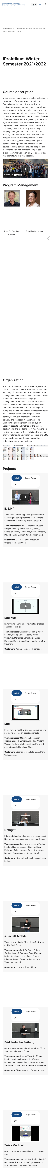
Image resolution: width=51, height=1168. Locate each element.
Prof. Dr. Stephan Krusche (11, 233)
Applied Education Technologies (11, 3)
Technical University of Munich (10, 6)
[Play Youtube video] (25, 168)
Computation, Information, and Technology (13, 4)
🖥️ (34, 5)
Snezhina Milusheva (34, 231)
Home (5, 28)
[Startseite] (40, 4)
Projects (11, 28)
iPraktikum (32, 28)
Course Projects (21, 28)
